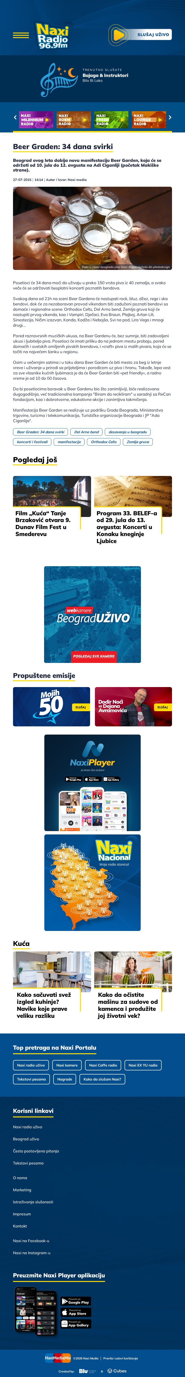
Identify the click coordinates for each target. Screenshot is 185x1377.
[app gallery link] (75, 1324)
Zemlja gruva (138, 442)
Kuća (21, 943)
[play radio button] (140, 35)
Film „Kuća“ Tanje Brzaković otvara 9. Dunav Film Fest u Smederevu (43, 523)
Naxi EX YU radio (143, 1065)
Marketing (22, 1189)
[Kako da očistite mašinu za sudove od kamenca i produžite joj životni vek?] (133, 971)
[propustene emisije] (51, 706)
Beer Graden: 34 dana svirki (40, 432)
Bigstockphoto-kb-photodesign (149, 267)
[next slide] (170, 117)
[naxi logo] (53, 35)
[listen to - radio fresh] (36, 120)
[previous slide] (15, 117)
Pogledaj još (35, 459)
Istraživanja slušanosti (33, 1201)
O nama (20, 1177)
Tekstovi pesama (31, 1079)
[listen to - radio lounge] (73, 120)
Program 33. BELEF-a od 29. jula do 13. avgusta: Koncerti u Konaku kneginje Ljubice (127, 526)
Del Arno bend (86, 432)
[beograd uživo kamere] (92, 615)
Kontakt (20, 1226)
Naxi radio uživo (31, 1065)
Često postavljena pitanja (36, 1151)
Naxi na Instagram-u (31, 1252)
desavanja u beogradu (128, 432)
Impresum (22, 1214)
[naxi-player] (92, 783)
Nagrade (64, 1079)
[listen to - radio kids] (111, 120)
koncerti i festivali (32, 442)
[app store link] (75, 1313)
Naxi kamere (67, 1065)
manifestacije (69, 442)
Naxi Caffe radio (103, 1065)
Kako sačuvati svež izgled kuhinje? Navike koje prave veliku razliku (44, 1005)
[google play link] (75, 1302)
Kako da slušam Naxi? (102, 1079)
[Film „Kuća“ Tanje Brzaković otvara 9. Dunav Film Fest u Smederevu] (52, 496)
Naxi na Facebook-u (31, 1240)
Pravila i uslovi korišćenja (120, 1358)
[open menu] (21, 36)
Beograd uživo (26, 1138)
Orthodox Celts (104, 442)
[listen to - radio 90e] (149, 120)
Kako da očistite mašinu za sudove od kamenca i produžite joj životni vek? (128, 1005)
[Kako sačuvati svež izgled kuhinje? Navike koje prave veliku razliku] (52, 971)
